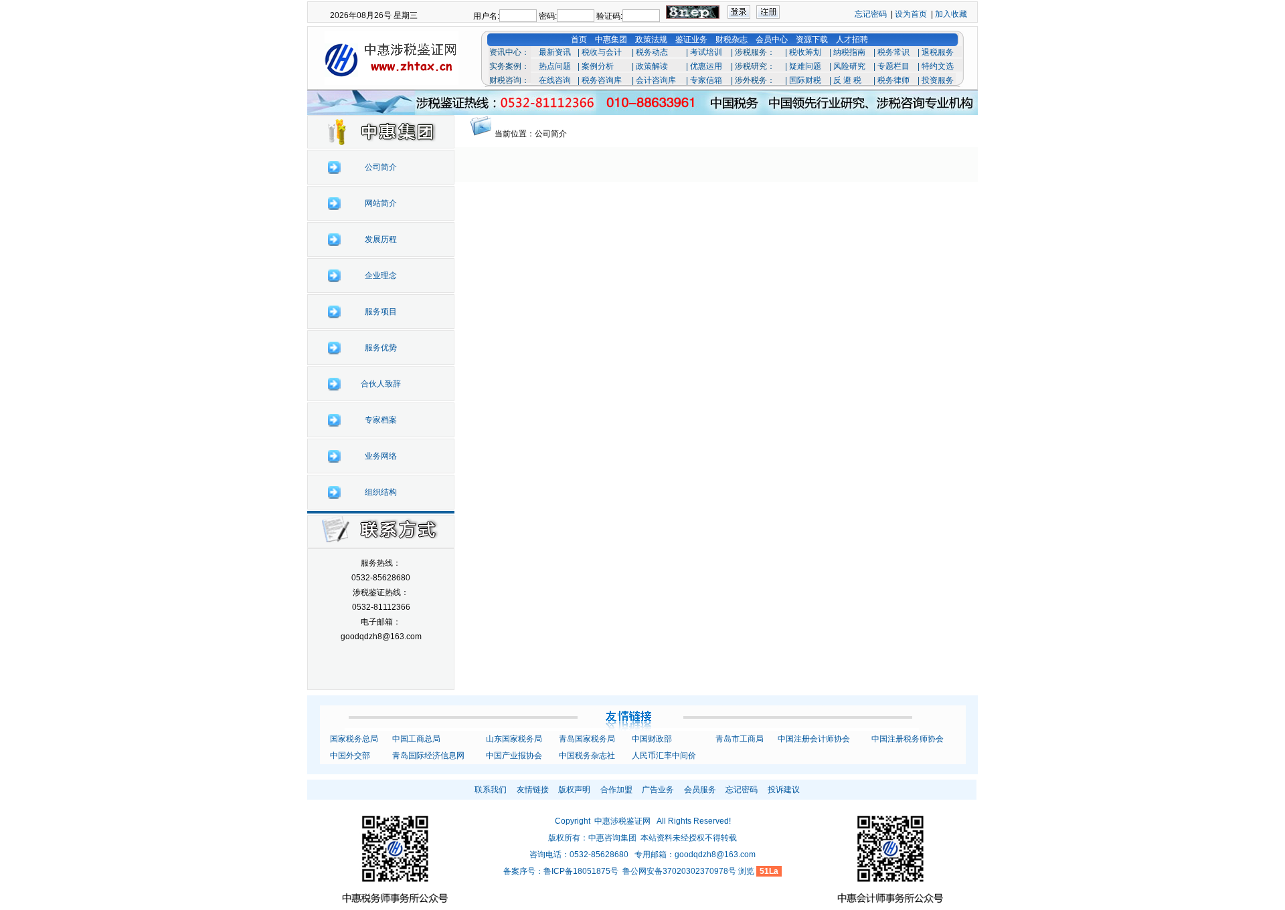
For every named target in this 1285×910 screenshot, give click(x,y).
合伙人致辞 (381, 383)
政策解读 (652, 66)
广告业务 (658, 789)
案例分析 (598, 66)
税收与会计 (602, 52)
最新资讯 (555, 52)
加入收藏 (951, 14)
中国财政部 (652, 739)
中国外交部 (350, 755)
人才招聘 (852, 39)
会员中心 (772, 39)
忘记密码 (871, 14)
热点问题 (555, 66)
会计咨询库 (656, 80)
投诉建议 (784, 789)
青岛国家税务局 (587, 739)
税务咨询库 (602, 80)
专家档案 (381, 420)
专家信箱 (706, 80)
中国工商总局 (416, 739)
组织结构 (381, 492)
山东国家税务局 (514, 739)
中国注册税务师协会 (907, 739)
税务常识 (893, 52)
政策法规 (651, 39)
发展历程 (381, 239)
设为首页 (911, 14)
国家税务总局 (354, 739)
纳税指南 (849, 52)
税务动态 (652, 52)
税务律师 (893, 80)
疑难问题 (805, 66)
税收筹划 (805, 52)
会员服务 (700, 789)
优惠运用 (706, 66)
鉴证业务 (691, 39)
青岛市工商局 (739, 739)
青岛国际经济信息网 (428, 755)
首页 (579, 39)
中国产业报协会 (514, 755)
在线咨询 (555, 80)
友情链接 (533, 789)
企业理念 (381, 275)
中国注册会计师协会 (814, 739)
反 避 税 (847, 80)
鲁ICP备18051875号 (580, 871)
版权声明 (574, 789)
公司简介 (381, 167)
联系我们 (491, 789)
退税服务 (938, 52)
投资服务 (938, 80)
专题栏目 (893, 66)
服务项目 (381, 311)
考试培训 (706, 52)
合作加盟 (616, 789)
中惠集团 (611, 39)
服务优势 (381, 347)
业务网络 (381, 456)
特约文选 (938, 66)
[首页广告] (642, 99)
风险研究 (849, 66)
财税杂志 (731, 39)
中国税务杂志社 (587, 755)
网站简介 (381, 203)
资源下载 (812, 39)
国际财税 (805, 80)
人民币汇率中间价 (664, 755)
